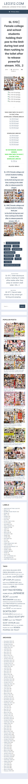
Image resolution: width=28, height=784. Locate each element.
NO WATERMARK (17, 249)
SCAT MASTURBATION (16, 608)
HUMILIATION (7, 593)
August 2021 (7, 704)
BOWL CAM (11, 577)
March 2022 (7, 693)
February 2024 (7, 657)
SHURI (5, 552)
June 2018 (6, 764)
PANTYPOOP (10, 603)
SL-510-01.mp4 (14, 119)
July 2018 (6, 763)
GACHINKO (6, 524)
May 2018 (6, 766)
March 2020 (7, 731)
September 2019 (8, 740)
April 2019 (6, 748)
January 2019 (7, 753)
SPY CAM (18, 258)
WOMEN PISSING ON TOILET (12, 265)
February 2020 (7, 733)
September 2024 (8, 646)
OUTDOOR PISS (12, 601)
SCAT (8, 608)
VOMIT (12, 625)
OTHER (5, 537)
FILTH (5, 522)
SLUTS (5, 554)
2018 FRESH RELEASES (10, 570)
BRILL (5, 514)
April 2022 (6, 691)
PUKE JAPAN (7, 544)
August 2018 (7, 761)
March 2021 (7, 712)
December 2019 (8, 736)
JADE (5, 529)
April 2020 (6, 729)
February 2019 (7, 751)
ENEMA (12, 582)
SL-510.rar (14, 161)
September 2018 (8, 759)
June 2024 (6, 650)
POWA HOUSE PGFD (9, 543)
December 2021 (8, 698)
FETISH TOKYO (8, 521)
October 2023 (7, 663)
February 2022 (7, 695)
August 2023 (7, 666)
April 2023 (6, 672)
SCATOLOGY (10, 611)
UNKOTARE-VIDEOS (9, 559)
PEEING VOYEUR (9, 255)
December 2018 (8, 755)
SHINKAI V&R (7, 551)
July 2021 (6, 706)
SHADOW (6, 548)
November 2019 (8, 737)
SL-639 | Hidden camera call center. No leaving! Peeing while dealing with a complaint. (14, 444)
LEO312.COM (14, 4)
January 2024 (7, 658)
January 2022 (7, 696)
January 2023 (7, 677)
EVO (5, 519)
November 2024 (8, 642)
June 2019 (6, 745)
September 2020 (8, 721)
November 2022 (8, 680)
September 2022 (8, 684)
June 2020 (6, 726)
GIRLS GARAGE (8, 526)
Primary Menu (15, 11)
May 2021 (6, 709)
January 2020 (7, 734)
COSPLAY (16, 246)
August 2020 (7, 723)
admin (6, 69)
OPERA (5, 535)
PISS (17, 255)
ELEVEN (6, 518)
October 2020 (7, 720)
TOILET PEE (8, 262)
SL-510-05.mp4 (14, 128)
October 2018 (7, 758)
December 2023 (8, 660)
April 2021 (6, 710)
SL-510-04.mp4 (14, 125)
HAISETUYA (7, 527)
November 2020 (8, 718)
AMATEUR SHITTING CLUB (11, 508)
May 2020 (6, 728)
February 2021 (7, 714)
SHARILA (13, 71)
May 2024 (6, 652)
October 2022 (7, 682)
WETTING (16, 625)
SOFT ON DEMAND (8, 556)
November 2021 (8, 699)
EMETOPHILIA (6, 582)
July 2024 (6, 649)
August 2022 (7, 685)
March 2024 (7, 655)
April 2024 (6, 653)
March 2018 (7, 769)
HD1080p (7, 249)
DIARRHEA (17, 580)
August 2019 (7, 742)
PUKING (4, 608)
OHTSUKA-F (7, 533)
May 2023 (6, 671)
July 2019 (6, 744)
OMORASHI (5, 601)
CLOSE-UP (7, 246)
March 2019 (7, 750)
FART (16, 582)
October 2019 (7, 739)
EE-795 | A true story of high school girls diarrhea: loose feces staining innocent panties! (14, 372)
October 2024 (7, 644)
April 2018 (6, 767)
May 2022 (6, 690)
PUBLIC (20, 606)
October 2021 (7, 701)
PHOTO (6, 541)
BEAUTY (6, 510)
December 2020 (8, 717)
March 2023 (7, 674)
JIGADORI (12, 597)
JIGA (5, 530)
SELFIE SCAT (16, 614)
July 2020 (6, 725)
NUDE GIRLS (17, 600)
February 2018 (7, 770)
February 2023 (7, 676)
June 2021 (6, 707)
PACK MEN (6, 538)
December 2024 (8, 641)
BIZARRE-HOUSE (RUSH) (10, 511)
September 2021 (8, 702)
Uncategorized (7, 557)
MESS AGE (6, 532)
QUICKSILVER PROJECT (10, 546)
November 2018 (8, 756)
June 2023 (6, 669)
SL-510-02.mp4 (14, 121)
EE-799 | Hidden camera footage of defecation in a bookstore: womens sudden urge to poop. (13, 425)
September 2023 (8, 665)
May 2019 (6, 747)
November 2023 (8, 661)
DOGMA (6, 516)
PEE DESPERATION (9, 252)
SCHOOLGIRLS (8, 258)
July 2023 (6, 668)
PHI (5, 540)
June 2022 (6, 688)
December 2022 (8, 679)
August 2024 (7, 647)
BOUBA (6, 513)
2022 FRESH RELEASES (13, 243)
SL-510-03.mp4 (14, 123)
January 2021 (7, 715)
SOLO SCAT (14, 616)
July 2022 (6, 687)
